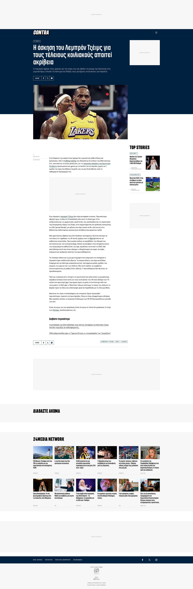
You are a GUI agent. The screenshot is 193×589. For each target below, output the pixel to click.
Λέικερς (56, 310)
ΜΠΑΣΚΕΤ (133, 153)
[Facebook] (43, 78)
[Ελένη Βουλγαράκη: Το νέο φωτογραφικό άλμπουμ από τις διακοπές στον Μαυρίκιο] (43, 485)
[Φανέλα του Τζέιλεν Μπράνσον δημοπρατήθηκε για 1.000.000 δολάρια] (153, 163)
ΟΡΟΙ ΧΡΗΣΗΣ (37, 560)
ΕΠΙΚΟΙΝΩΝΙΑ (77, 560)
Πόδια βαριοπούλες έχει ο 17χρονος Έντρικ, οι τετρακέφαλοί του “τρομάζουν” (80, 333)
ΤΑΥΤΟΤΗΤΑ (49, 560)
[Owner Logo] (96, 571)
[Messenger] (52, 78)
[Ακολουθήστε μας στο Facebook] (143, 560)
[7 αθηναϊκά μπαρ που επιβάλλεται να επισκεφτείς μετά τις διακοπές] (107, 452)
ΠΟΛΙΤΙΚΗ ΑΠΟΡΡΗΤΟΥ (63, 560)
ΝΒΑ (91, 238)
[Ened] (97, 579)
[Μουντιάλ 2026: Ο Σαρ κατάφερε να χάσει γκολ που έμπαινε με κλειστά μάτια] (153, 184)
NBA (117, 341)
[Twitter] (47, 78)
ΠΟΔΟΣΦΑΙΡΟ (135, 174)
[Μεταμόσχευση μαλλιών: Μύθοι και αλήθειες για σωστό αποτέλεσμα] (64, 485)
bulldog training (70, 161)
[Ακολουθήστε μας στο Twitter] (149, 560)
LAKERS (124, 341)
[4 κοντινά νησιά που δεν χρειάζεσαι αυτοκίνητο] (64, 452)
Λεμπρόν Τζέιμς (67, 216)
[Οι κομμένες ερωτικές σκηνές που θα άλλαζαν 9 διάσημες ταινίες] (107, 485)
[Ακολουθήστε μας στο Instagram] (156, 560)
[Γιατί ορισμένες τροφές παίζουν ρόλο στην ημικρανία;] (128, 485)
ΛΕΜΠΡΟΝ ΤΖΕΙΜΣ (107, 341)
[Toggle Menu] (156, 32)
